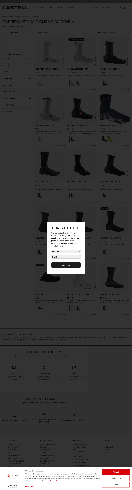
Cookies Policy (55, 481)
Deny (116, 484)
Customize (114, 478)
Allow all (116, 472)
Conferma (66, 265)
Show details (29, 486)
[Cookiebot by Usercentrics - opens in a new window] (12, 486)
